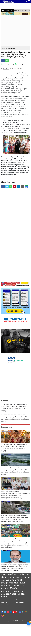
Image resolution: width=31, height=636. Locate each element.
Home (3, 48)
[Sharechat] (2, 615)
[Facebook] (2, 612)
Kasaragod (11, 48)
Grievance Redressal (7, 605)
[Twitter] (5, 612)
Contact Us (4, 602)
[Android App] (22, 612)
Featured (4, 400)
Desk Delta (6, 69)
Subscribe (18, 605)
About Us (18, 600)
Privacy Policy (20, 602)
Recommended (6, 427)
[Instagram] (8, 612)
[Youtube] (13, 612)
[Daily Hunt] (26, 612)
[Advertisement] (15, 30)
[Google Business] (19, 612)
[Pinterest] (16, 612)
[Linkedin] (11, 612)
